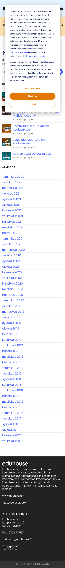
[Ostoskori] (61, 8)
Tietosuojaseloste (19, 52)
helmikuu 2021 (12, 233)
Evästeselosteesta (35, 56)
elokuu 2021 (10, 205)
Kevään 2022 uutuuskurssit (32, 153)
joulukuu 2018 (11, 373)
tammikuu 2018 (12, 413)
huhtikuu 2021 (12, 221)
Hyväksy (32, 96)
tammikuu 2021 (13, 238)
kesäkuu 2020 (12, 272)
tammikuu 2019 (13, 368)
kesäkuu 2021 (11, 210)
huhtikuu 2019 (12, 351)
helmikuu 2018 (12, 407)
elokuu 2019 (10, 328)
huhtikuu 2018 (12, 396)
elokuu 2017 (10, 430)
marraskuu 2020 (13, 250)
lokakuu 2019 (11, 317)
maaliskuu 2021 (13, 227)
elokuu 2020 (11, 266)
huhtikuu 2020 (12, 283)
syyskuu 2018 (11, 379)
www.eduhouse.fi (13, 495)
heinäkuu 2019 (12, 334)
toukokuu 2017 (12, 441)
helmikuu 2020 (12, 295)
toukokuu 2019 (12, 345)
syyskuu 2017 (11, 424)
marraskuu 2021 (13, 188)
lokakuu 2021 (11, 193)
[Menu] (4, 8)
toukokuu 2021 (12, 216)
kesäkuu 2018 (11, 385)
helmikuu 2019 (12, 362)
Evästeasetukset (32, 88)
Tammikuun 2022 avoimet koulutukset (31, 127)
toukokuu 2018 (12, 390)
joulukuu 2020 (12, 244)
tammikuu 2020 (13, 300)
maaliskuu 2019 (13, 356)
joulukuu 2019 (12, 306)
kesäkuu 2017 (11, 435)
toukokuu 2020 (13, 278)
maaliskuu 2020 (13, 289)
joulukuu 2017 (11, 418)
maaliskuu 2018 (12, 401)
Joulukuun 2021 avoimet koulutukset (30, 141)
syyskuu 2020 (12, 261)
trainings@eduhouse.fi (16, 539)
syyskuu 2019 (11, 323)
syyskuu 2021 (11, 199)
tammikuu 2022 (13, 176)
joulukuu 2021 (12, 182)
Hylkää (32, 104)
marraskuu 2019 (13, 311)
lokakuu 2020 (11, 255)
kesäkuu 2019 (11, 340)
